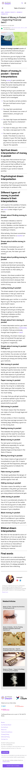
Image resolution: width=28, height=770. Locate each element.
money (8, 80)
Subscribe (5, 752)
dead (21, 332)
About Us (3, 729)
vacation (20, 236)
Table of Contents (19, 8)
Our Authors (4, 727)
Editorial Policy (5, 737)
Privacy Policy (5, 734)
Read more (5, 592)
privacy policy (6, 761)
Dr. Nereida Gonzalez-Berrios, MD (18, 27)
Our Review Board (6, 725)
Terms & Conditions (6, 732)
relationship (23, 328)
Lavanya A (19, 577)
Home (2, 12)
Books (3, 722)
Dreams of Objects (10, 12)
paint (5, 209)
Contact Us (4, 739)
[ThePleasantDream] (7, 3)
